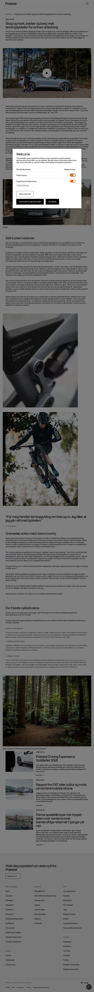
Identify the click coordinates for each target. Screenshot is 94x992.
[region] (47, 178)
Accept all (52, 202)
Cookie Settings (23, 185)
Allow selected (25, 194)
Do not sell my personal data (30, 202)
